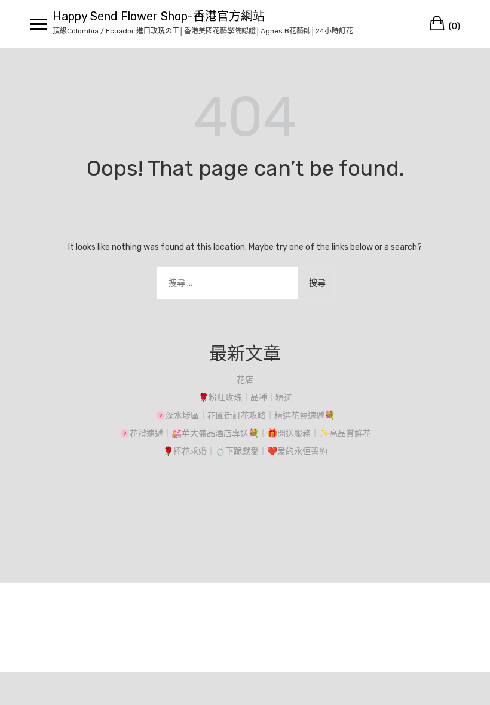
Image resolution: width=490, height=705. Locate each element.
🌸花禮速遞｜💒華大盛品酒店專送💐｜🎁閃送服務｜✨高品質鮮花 (245, 433)
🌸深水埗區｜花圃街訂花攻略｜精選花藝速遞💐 (245, 415)
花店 (245, 380)
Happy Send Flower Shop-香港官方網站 (159, 16)
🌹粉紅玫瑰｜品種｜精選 (245, 398)
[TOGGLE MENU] (38, 24)
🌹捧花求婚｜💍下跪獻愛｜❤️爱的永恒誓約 (245, 451)
